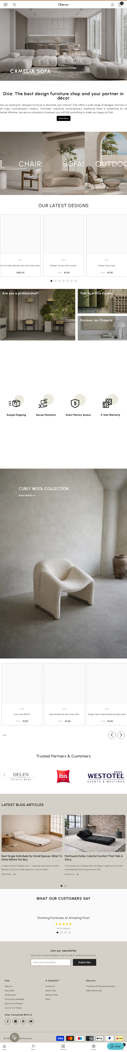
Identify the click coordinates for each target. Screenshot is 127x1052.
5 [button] (67, 281)
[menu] (5, 4)
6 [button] (71, 281)
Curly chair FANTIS (22, 714)
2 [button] (55, 281)
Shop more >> (27, 495)
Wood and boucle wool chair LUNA (64, 714)
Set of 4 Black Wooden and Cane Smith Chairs (20, 266)
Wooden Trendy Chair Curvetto (63, 266)
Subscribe (84, 962)
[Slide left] (112, 735)
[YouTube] (31, 1021)
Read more (8, 874)
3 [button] (59, 281)
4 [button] (63, 281)
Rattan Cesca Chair (107, 266)
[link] (33, 1047)
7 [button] (76, 281)
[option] (63, 246)
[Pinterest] (23, 1021)
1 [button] (51, 281)
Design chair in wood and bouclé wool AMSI (107, 714)
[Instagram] (15, 1021)
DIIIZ (63, 260)
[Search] (14, 4)
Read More (63, 118)
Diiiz (20, 260)
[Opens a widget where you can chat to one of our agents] (115, 1046)
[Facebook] (8, 1021)
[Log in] (112, 4)
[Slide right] (121, 735)
